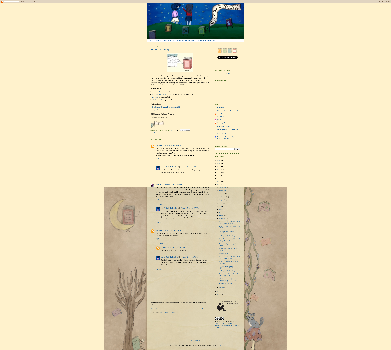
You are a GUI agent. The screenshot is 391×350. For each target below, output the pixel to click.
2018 (219, 172)
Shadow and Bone (158, 100)
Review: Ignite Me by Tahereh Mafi (228, 249)
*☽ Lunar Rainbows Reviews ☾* (227, 111)
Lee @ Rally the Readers (169, 167)
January (221, 287)
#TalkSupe (220, 108)
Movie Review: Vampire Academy (226, 232)
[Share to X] (185, 130)
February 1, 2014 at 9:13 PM (190, 167)
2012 (219, 294)
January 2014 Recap (225, 283)
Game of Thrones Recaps (206, 40)
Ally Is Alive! (156, 110)
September (222, 197)
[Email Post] (177, 130)
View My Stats (195, 340)
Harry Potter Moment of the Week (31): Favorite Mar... (229, 222)
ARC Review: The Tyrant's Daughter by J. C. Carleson (228, 280)
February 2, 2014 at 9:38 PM (190, 208)
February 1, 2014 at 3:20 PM (172, 145)
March (221, 215)
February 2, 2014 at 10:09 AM (172, 184)
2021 (219, 163)
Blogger (219, 345)
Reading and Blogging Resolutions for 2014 (166, 107)
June (220, 206)
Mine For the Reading (224, 126)
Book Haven (220, 114)
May (220, 209)
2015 (219, 182)
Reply (157, 158)
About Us (158, 40)
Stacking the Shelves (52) (227, 236)
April (221, 212)
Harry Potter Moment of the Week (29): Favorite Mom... (229, 257)
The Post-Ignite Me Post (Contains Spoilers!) (226, 267)
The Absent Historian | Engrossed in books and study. (227, 138)
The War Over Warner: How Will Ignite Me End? (229, 275)
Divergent (155, 97)
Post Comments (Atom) (167, 312)
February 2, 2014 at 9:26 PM (172, 230)
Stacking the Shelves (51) (227, 271)
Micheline (159, 184)
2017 (219, 175)
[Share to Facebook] (187, 130)
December (222, 188)
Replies (160, 163)
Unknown (159, 145)
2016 (219, 179)
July (220, 203)
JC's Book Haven (222, 120)
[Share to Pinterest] (189, 130)
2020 (219, 166)
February (222, 218)
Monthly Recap (158, 132)
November (222, 191)
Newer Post (155, 309)
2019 (219, 169)
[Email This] (181, 130)
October (222, 194)
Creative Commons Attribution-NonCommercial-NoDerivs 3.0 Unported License (227, 325)
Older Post (205, 309)
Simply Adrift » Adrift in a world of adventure (227, 130)
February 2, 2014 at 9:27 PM (177, 247)
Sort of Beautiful (222, 134)
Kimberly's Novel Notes (224, 123)
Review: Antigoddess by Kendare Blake (229, 245)
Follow (228, 73)
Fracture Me (156, 92)
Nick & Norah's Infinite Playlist (162, 94)
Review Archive (169, 40)
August (221, 200)
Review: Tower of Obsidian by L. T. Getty (229, 227)
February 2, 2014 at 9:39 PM (190, 257)
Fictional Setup (223, 253)
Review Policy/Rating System (186, 40)
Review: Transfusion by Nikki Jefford (228, 262)
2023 (219, 160)
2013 (219, 291)
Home (150, 40)
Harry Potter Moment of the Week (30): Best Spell (229, 240)
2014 (219, 185)
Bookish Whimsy (222, 117)
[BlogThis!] (183, 130)
